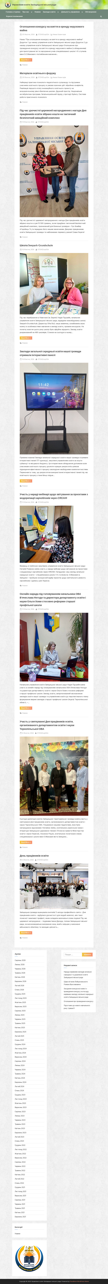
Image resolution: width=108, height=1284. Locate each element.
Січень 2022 (19, 1183)
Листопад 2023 (21, 1099)
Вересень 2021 (20, 1196)
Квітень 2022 (20, 1175)
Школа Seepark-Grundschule (36, 245)
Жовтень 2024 (20, 1053)
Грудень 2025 (20, 994)
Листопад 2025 (21, 998)
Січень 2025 (19, 1040)
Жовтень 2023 (20, 1103)
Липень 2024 (19, 1065)
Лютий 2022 (19, 1179)
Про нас (25, 12)
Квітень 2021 (19, 1212)
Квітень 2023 (20, 1128)
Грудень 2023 (20, 1095)
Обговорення (90, 12)
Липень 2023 (19, 1116)
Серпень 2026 (20, 960)
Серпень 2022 (20, 1162)
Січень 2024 (19, 1091)
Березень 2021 (20, 1217)
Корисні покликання (14, 16)
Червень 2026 (20, 969)
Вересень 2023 (20, 1107)
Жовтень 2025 (20, 1002)
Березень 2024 (20, 1082)
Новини (38, 12)
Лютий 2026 (19, 986)
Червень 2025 (20, 1019)
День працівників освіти (34, 855)
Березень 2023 (20, 1133)
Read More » (26, 60)
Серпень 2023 (20, 1112)
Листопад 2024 (21, 1049)
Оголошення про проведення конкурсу (78, 1001)
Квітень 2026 (20, 977)
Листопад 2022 (21, 1149)
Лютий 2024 (19, 1086)
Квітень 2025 (20, 1028)
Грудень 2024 (20, 1044)
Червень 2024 (20, 1070)
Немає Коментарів (59, 35)
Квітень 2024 (20, 1078)
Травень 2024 (20, 1074)
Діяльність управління (70, 12)
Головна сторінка (13, 12)
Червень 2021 (20, 1204)
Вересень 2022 (20, 1158)
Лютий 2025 (19, 1036)
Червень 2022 (20, 1166)
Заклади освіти (49, 12)
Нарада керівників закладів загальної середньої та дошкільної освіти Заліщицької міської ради (78, 974)
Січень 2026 (19, 990)
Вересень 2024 (20, 1057)
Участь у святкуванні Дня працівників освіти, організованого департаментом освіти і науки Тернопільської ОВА (47, 725)
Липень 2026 (19, 965)
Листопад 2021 (20, 1191)
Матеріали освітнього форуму (38, 73)
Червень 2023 (20, 1120)
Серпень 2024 (20, 1061)
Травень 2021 (20, 1208)
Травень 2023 (20, 1124)
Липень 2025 (19, 1015)
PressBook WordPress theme (79, 1281)
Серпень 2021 (20, 1200)
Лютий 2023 (19, 1137)
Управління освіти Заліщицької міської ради (34, 4)
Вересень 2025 (20, 1007)
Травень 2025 (20, 1023)
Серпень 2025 (20, 1011)
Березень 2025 (20, 1032)
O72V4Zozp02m (43, 34)
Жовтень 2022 (20, 1154)
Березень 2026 (20, 981)
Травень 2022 (20, 1171)
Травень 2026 (20, 973)
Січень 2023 (19, 1141)
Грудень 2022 (20, 1145)
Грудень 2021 (20, 1187)
